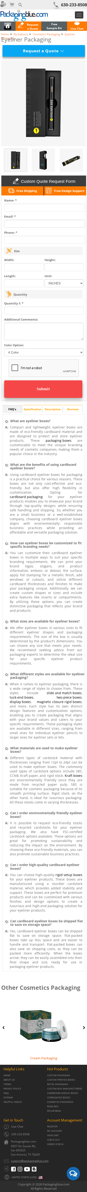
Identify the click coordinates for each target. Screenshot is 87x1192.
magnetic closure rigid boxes (59, 702)
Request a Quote (42, 50)
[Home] (7, 29)
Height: (50, 260)
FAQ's (12, 409)
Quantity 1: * (13, 303)
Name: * (10, 200)
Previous (3, 1027)
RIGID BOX (52, 1106)
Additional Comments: (21, 319)
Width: (9, 260)
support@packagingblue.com (29, 1161)
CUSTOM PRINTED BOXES (61, 1079)
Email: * (10, 216)
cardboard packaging (26, 497)
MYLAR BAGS (54, 1110)
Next (84, 1027)
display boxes (20, 702)
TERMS (7, 1084)
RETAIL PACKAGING (57, 1084)
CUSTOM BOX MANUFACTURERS (64, 1088)
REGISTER (52, 1126)
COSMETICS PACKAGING (60, 1102)
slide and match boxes (64, 693)
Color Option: (14, 345)
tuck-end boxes (21, 697)
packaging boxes (58, 440)
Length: (10, 276)
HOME (6, 1075)
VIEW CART (53, 1135)
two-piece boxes (69, 697)
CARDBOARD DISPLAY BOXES (62, 1093)
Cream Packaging (43, 1058)
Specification (33, 409)
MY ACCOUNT (54, 1130)
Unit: (48, 276)
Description (53, 409)
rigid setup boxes (68, 875)
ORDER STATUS (55, 1144)
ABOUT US (9, 1079)
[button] (77, 27)
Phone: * (10, 232)
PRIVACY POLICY (12, 1088)
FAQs (6, 1093)
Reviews (73, 409)
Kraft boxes (73, 775)
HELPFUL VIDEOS (12, 1102)
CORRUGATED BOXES (58, 1097)
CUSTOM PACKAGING (58, 1075)
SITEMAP (8, 1097)
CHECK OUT (53, 1139)
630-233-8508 (74, 4)
